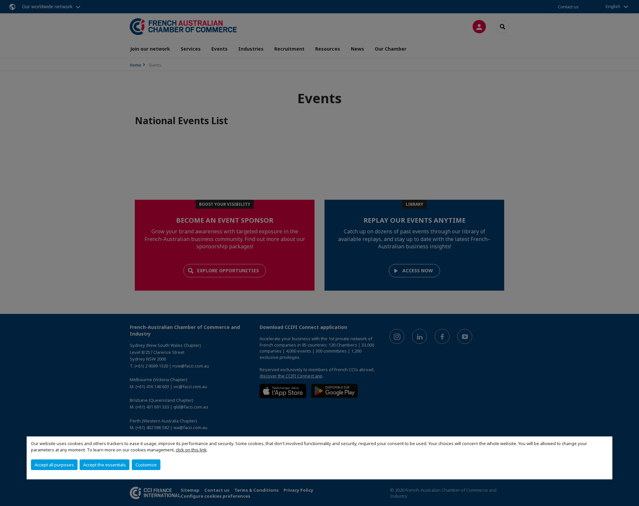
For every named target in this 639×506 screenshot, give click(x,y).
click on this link (191, 450)
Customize (146, 465)
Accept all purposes (54, 465)
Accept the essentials (104, 465)
